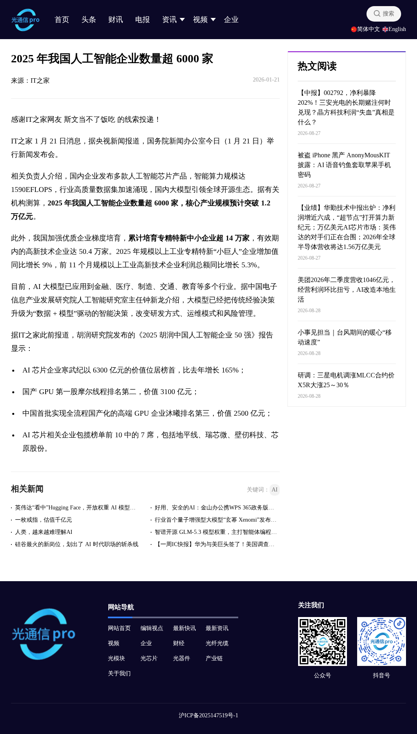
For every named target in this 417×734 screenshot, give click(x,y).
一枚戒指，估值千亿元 (43, 520)
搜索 (388, 14)
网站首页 (119, 628)
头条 (88, 19)
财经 (178, 643)
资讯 (169, 19)
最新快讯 (184, 628)
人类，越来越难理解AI (43, 532)
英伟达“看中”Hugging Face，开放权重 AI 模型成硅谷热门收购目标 (77, 508)
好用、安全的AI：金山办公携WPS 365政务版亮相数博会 (217, 508)
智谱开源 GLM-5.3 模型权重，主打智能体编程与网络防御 (217, 532)
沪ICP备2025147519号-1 (208, 715)
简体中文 (368, 29)
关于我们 (119, 673)
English (397, 29)
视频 (200, 19)
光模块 (116, 658)
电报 (142, 19)
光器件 (181, 658)
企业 (231, 19)
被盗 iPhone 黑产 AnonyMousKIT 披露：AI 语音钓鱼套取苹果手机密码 (344, 165)
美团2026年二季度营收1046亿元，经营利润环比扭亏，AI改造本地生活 (347, 289)
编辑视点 (151, 628)
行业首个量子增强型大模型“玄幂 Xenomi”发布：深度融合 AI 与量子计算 (217, 520)
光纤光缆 (217, 643)
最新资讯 (217, 628)
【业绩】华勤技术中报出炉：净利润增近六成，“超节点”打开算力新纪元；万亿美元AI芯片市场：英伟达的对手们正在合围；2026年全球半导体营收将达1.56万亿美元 (347, 227)
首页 (62, 19)
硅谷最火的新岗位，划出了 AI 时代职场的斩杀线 (76, 544)
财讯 (115, 19)
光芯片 (149, 658)
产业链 (214, 658)
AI (275, 490)
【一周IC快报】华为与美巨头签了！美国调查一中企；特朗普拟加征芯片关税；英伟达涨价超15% (217, 544)
